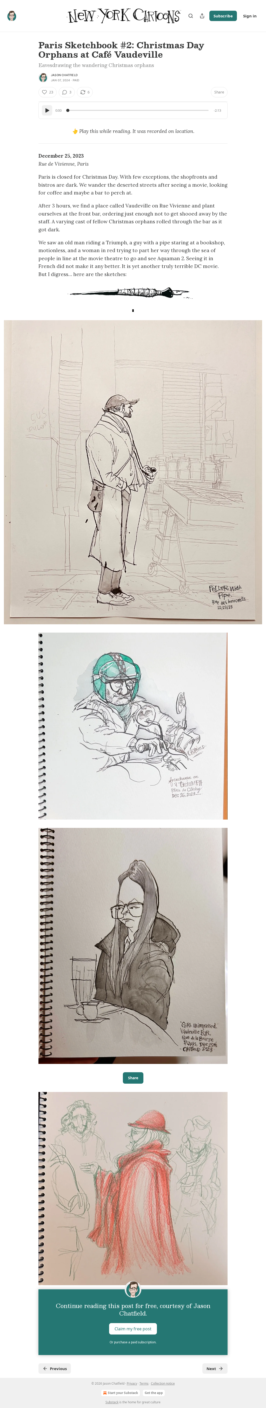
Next (211, 1368)
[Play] (47, 110)
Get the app (154, 1393)
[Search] (190, 16)
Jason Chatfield (64, 75)
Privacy (132, 1383)
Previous (58, 1368)
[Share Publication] (202, 16)
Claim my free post (133, 1329)
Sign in (250, 15)
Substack (111, 1402)
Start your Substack (123, 1393)
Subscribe (223, 15)
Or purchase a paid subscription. (133, 1342)
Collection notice (163, 1383)
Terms (144, 1383)
